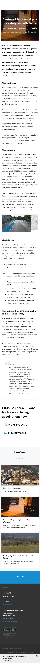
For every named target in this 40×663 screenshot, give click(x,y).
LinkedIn (23, 576)
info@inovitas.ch (16, 432)
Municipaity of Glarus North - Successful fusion (18, 557)
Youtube (27, 576)
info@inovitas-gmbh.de (10, 621)
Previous (14, 234)
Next (26, 234)
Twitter (18, 576)
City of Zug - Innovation (12, 488)
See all (20, 458)
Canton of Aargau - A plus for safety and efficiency (18, 521)
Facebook (13, 576)
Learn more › (7, 660)
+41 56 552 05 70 (17, 424)
